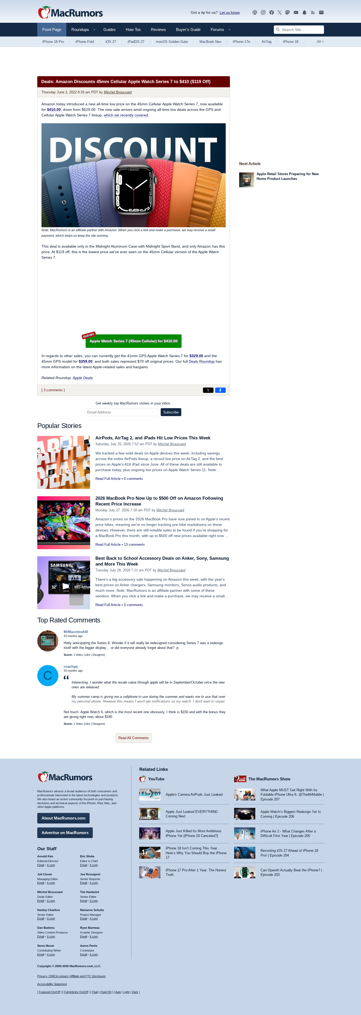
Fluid (95, 992)
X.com (51, 865)
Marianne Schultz (92, 910)
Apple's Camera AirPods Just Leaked (194, 794)
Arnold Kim (45, 856)
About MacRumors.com (63, 818)
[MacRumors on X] (279, 12)
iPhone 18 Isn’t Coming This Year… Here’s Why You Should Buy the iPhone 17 (196, 852)
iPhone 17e (241, 42)
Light (126, 992)
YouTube (156, 779)
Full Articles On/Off (76, 992)
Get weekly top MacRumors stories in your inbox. (133, 403)
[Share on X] (208, 390)
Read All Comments (133, 738)
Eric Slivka (87, 856)
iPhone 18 (290, 42)
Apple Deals (83, 378)
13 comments (134, 545)
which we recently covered (126, 115)
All (320, 42)
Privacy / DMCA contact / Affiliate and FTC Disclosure (71, 976)
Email (40, 865)
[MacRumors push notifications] (304, 12)
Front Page (51, 29)
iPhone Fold (85, 42)
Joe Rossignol (90, 874)
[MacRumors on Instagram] (263, 12)
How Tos (133, 29)
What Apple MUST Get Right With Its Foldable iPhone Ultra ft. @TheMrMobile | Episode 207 (292, 794)
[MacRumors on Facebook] (271, 12)
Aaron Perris (88, 945)
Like (87, 654)
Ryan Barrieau (90, 927)
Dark (135, 992)
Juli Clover (44, 874)
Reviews (158, 29)
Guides (109, 29)
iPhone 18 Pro (53, 42)
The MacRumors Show (269, 779)
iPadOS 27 (136, 42)
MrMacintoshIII (76, 632)
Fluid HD (106, 992)
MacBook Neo (210, 42)
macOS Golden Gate (172, 42)
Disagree (98, 654)
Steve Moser (45, 945)
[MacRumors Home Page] (70, 13)
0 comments (133, 479)
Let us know (230, 12)
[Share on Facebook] (220, 390)
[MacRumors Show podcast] (254, 12)
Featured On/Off (49, 992)
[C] (47, 685)
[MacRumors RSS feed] (313, 12)
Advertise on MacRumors (65, 832)
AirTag (266, 42)
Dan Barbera (45, 927)
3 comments (53, 390)
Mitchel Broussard (118, 92)
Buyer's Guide (188, 29)
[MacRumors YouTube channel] (296, 12)
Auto (118, 992)
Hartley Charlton (48, 910)
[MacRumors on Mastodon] (287, 12)
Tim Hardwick (89, 892)
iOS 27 (110, 42)
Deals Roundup (202, 361)
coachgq (71, 666)
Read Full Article (108, 479)
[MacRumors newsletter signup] (321, 12)
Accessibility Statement (52, 984)
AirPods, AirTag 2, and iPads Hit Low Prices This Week (152, 437)
